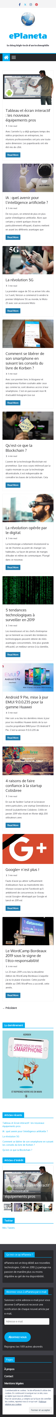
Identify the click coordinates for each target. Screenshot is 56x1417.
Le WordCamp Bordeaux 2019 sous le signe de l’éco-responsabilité (26, 955)
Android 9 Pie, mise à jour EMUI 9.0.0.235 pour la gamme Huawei (27, 702)
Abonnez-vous (18, 1337)
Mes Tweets (8, 1227)
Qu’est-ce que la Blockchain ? (19, 448)
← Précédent (9, 1007)
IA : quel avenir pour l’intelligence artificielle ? (27, 200)
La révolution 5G (19, 279)
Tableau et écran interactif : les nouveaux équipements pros (28, 115)
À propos (9, 1369)
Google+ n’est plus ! (22, 869)
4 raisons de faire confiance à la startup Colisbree (24, 785)
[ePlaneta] (6, 57)
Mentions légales (14, 1383)
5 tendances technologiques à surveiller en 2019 (20, 615)
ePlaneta (28, 36)
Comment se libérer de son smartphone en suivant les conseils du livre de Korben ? (25, 360)
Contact (8, 1376)
